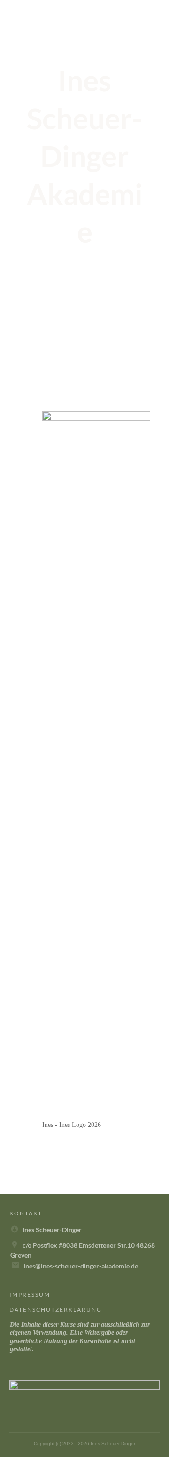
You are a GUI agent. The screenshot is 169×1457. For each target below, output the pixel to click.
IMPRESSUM (29, 1294)
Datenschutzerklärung (55, 1309)
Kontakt (25, 1213)
